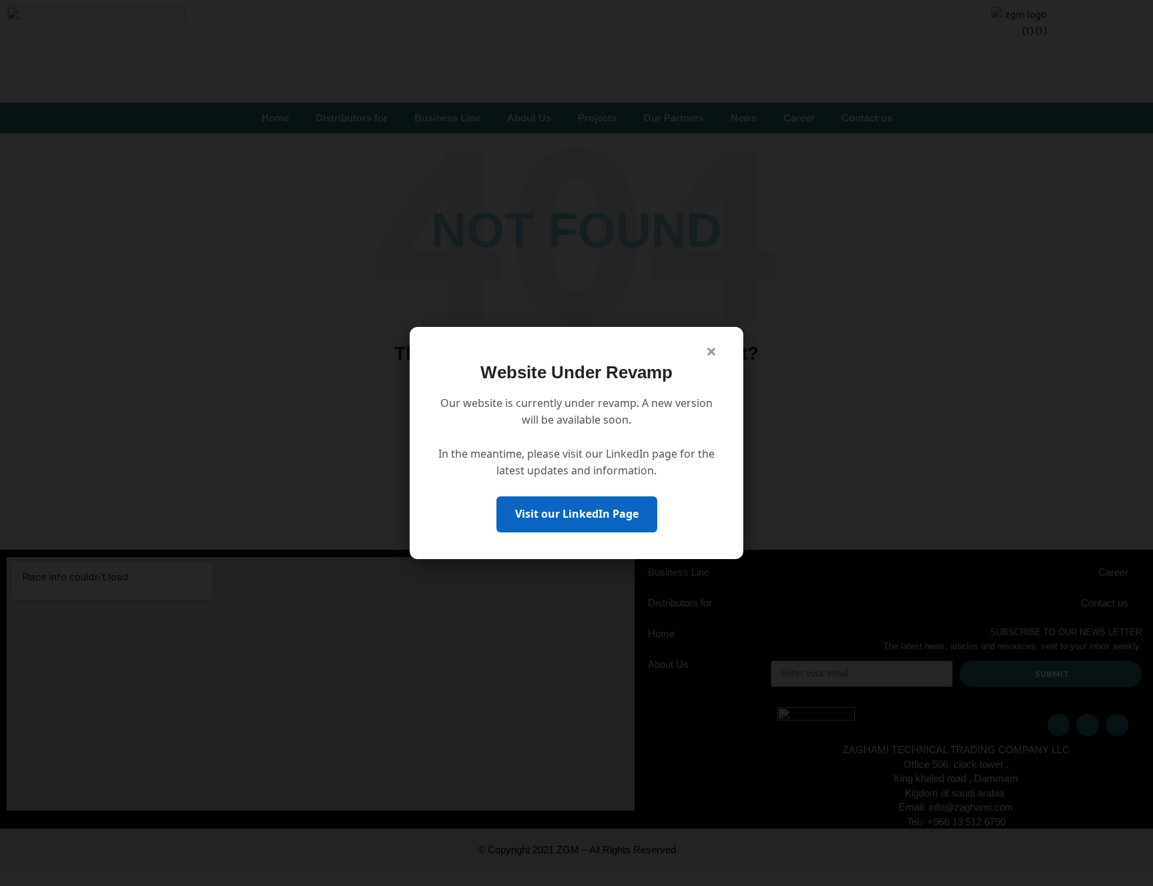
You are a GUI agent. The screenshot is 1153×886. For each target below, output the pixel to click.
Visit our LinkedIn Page (577, 513)
